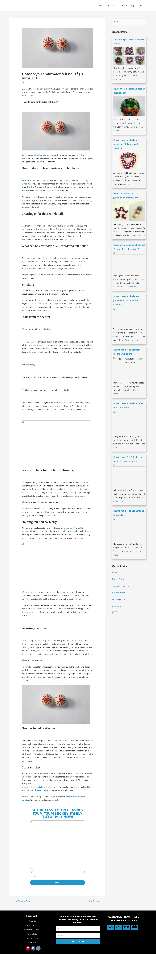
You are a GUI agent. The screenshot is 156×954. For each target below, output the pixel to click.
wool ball (69, 528)
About (124, 5)
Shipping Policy (118, 599)
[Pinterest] (28, 948)
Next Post (94, 901)
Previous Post (23, 901)
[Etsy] (38, 948)
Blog (132, 5)
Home (101, 5)
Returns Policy (118, 593)
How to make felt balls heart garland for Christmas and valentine (126, 300)
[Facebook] (33, 948)
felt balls (37, 155)
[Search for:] (129, 21)
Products (112, 5)
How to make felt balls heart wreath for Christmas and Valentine (126, 144)
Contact (141, 5)
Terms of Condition (120, 586)
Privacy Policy (118, 579)
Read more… (120, 130)
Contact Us (117, 606)
